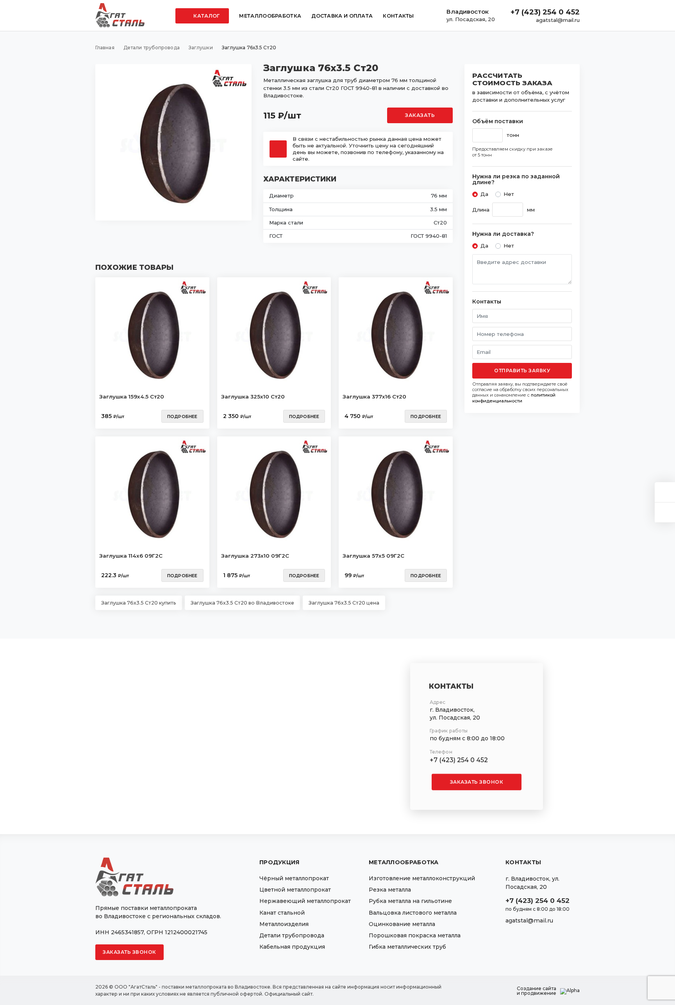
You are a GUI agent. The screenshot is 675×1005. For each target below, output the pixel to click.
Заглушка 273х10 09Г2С (255, 556)
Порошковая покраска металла (415, 935)
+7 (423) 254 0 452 (545, 12)
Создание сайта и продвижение (536, 991)
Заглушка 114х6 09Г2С (130, 556)
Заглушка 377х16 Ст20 (374, 396)
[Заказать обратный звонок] (665, 512)
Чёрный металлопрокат (294, 878)
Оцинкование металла (402, 924)
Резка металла (390, 889)
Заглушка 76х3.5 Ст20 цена (344, 603)
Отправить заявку (522, 370)
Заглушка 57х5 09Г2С (373, 556)
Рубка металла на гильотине (410, 900)
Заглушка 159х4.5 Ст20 (131, 396)
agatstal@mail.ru (558, 20)
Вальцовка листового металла (413, 912)
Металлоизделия (284, 924)
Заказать (420, 115)
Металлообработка (270, 16)
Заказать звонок (477, 781)
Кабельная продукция (292, 946)
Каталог (206, 16)
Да (484, 194)
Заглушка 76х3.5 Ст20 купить (138, 603)
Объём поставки (497, 121)
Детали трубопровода (291, 935)
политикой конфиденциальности (513, 397)
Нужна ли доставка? (503, 234)
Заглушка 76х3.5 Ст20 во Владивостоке (242, 603)
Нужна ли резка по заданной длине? (516, 180)
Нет (509, 194)
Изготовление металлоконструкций (422, 878)
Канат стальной (282, 912)
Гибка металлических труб (407, 946)
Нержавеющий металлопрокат (305, 900)
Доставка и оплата (342, 16)
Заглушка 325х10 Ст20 (253, 396)
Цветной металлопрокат (295, 889)
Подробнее (182, 416)
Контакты (398, 16)
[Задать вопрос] (665, 492)
